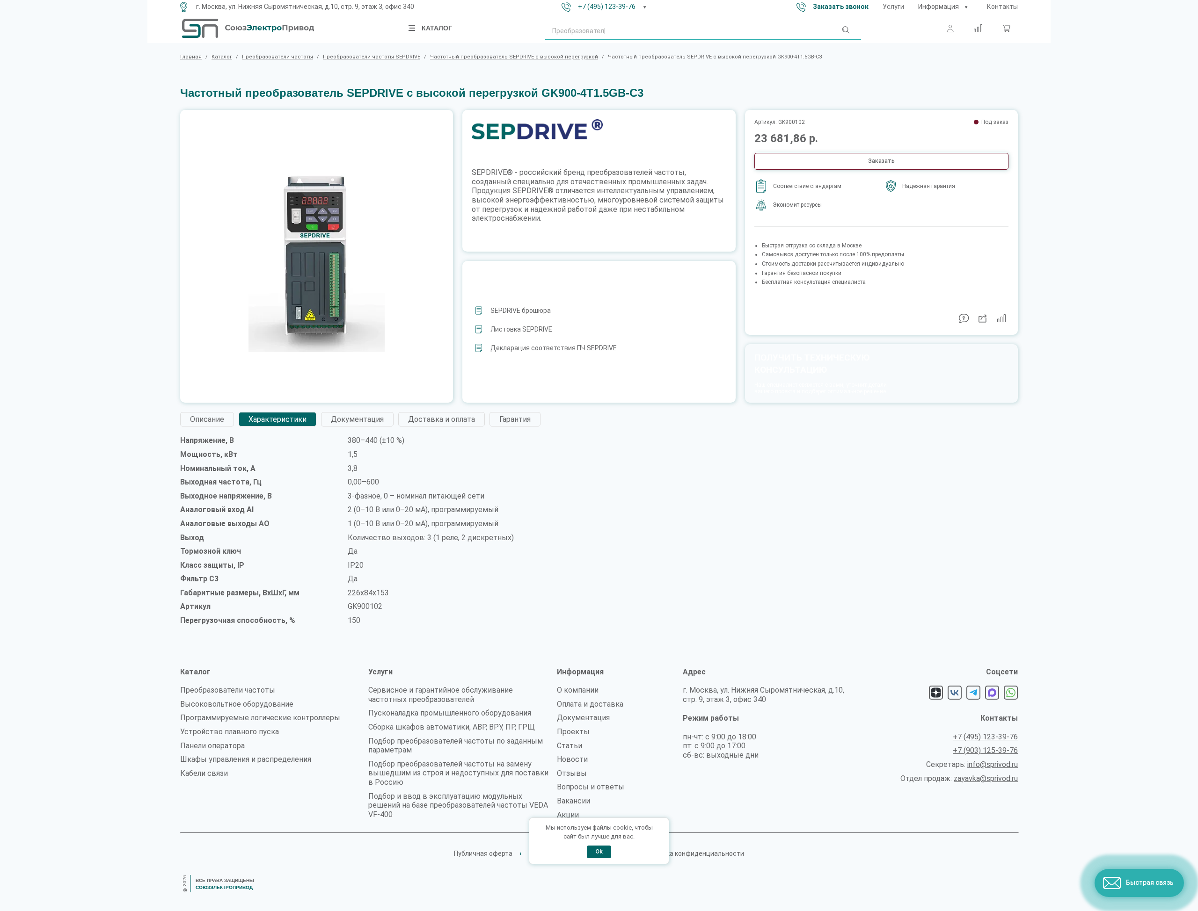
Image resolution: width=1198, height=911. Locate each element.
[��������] (966, 7)
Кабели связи (204, 773)
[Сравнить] (978, 29)
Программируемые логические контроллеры (260, 717)
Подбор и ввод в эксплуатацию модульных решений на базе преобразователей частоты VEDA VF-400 (458, 805)
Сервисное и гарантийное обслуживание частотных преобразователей (440, 695)
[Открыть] (412, 28)
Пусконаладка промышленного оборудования (449, 713)
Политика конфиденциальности (693, 853)
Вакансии (573, 800)
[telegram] (973, 693)
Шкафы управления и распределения (245, 759)
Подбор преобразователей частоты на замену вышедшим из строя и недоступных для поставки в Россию (458, 773)
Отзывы (572, 773)
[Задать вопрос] (964, 318)
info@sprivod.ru (992, 764)
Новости (572, 759)
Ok (599, 851)
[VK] (955, 693)
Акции (568, 814)
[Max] (992, 693)
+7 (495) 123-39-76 (607, 6)
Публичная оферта (483, 853)
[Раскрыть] (645, 7)
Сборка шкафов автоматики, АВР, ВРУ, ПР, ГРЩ (451, 727)
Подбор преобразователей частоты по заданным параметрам (455, 746)
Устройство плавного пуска (229, 731)
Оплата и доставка (590, 704)
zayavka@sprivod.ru (986, 778)
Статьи (569, 745)
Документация (583, 717)
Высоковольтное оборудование (236, 704)
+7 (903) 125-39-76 (985, 750)
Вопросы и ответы (590, 786)
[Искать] (845, 31)
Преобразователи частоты (227, 690)
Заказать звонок (841, 6)
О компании (578, 690)
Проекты (573, 731)
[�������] (1006, 29)
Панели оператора (212, 745)
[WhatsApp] (1011, 693)
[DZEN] (936, 693)
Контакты (1002, 6)
